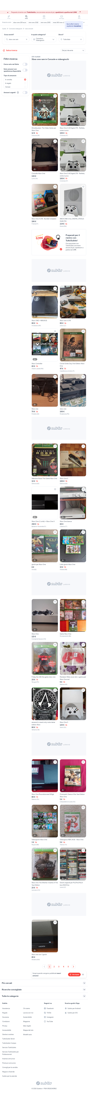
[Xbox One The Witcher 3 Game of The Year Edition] (45, 869)
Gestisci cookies (8, 1034)
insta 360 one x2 (58, 22)
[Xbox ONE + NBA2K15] (45, 306)
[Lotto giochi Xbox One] (73, 550)
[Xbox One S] (73, 464)
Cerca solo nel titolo (11, 64)
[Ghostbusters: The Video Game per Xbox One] (45, 115)
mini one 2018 (33, 22)
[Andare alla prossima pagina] (73, 966)
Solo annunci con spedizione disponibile (12, 70)
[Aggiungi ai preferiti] (55, 96)
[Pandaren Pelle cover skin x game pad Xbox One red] (73, 663)
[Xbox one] (45, 394)
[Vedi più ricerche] (84, 22)
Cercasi (7, 87)
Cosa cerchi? (9, 35)
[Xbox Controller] (45, 350)
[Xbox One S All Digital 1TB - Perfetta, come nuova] (73, 115)
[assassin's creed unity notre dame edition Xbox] (45, 709)
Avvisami (75, 974)
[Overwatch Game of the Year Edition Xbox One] (73, 781)
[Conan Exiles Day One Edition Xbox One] (73, 350)
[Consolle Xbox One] (45, 160)
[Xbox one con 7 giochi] (45, 940)
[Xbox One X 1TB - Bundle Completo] (45, 205)
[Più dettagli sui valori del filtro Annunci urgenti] (18, 92)
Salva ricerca (11, 50)
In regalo (8, 83)
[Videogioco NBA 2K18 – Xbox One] (73, 825)
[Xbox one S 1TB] (73, 306)
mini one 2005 (45, 22)
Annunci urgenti (10, 92)
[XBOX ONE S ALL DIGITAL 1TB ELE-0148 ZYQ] (73, 205)
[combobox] (17, 39)
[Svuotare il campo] (27, 39)
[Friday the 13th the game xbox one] (45, 663)
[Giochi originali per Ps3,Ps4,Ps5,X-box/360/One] (73, 869)
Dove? (61, 35)
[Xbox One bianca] (73, 507)
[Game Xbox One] (73, 619)
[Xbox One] (45, 619)
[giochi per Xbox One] (45, 550)
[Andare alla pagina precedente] (44, 966)
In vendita (8, 80)
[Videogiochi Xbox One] (45, 825)
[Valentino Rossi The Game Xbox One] (45, 464)
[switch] (25, 64)
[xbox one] (73, 394)
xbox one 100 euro (19, 22)
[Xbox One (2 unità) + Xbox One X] (45, 507)
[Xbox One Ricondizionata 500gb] (45, 781)
